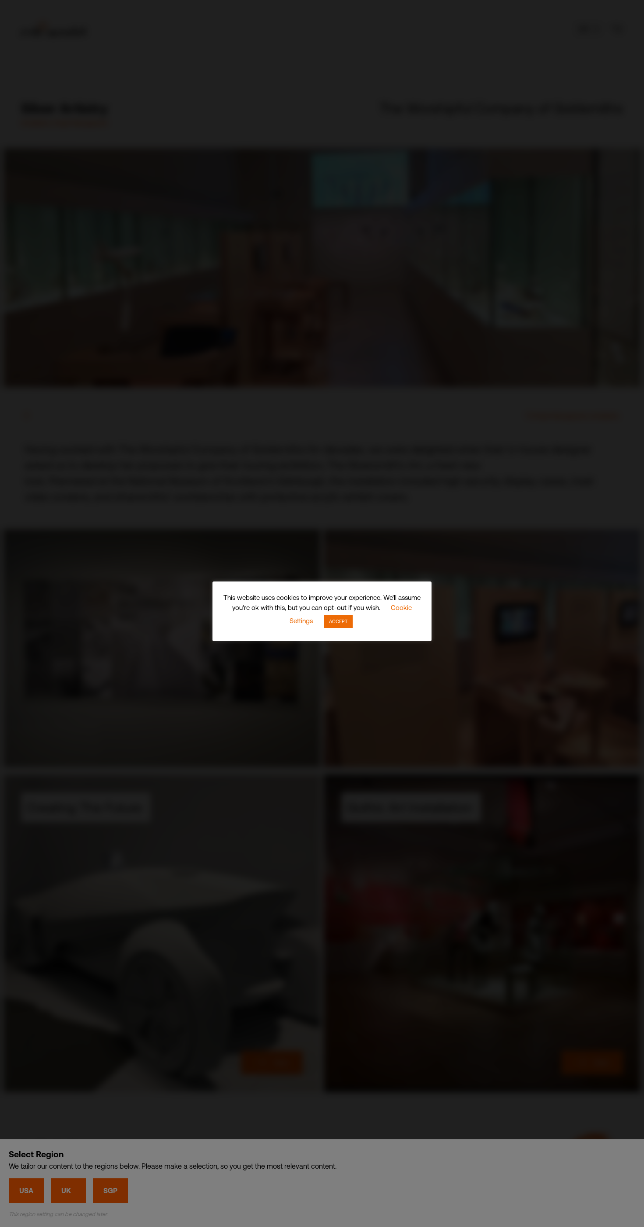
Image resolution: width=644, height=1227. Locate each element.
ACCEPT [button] (338, 621)
